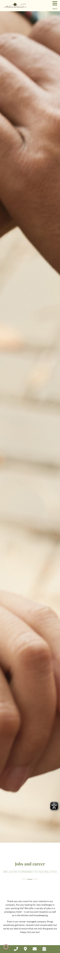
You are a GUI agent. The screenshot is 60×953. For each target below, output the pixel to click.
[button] (6, 947)
